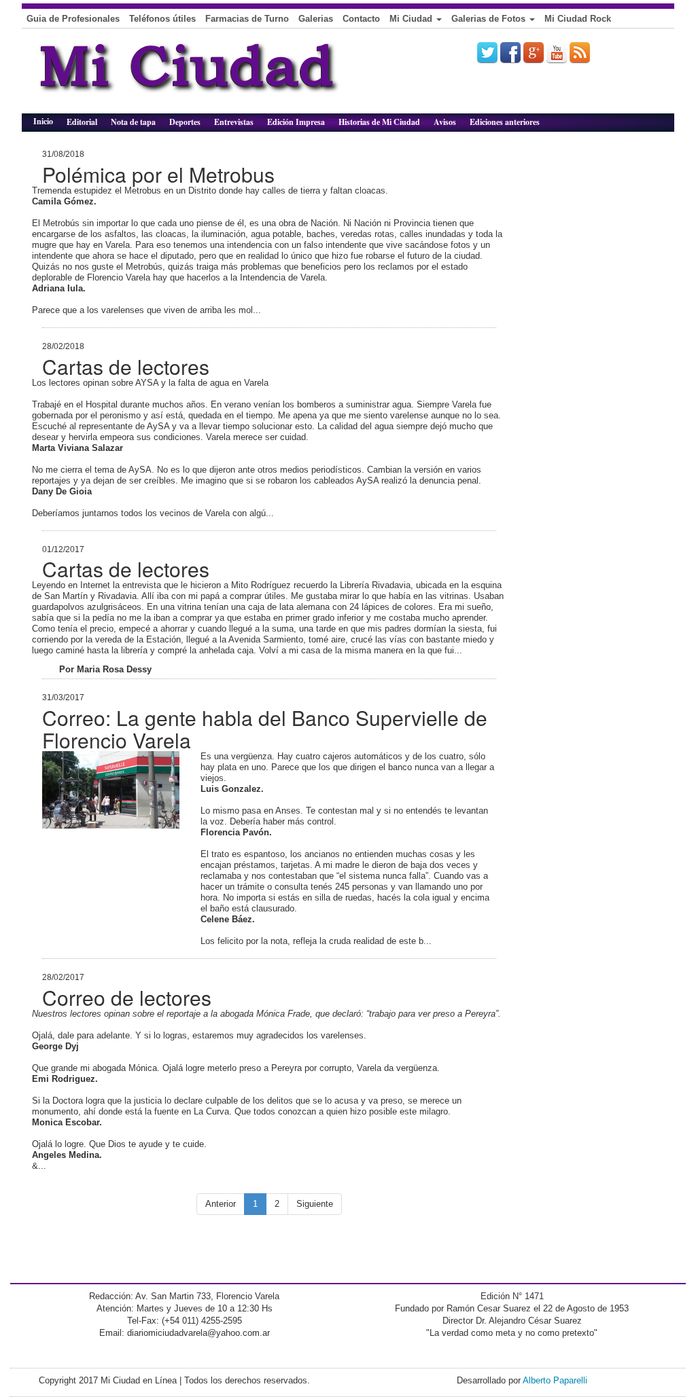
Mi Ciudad (412, 19)
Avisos (445, 122)
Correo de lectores (126, 997)
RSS (580, 52)
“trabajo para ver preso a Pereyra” (432, 1014)
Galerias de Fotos (489, 19)
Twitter (487, 52)
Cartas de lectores (125, 366)
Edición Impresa (296, 122)
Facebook (510, 52)
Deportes (185, 122)
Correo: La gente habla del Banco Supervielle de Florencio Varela (264, 729)
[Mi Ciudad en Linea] (219, 76)
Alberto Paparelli (555, 1380)
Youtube (556, 52)
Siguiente (314, 1204)
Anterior (220, 1204)
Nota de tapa (133, 122)
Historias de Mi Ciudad (379, 122)
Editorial (82, 122)
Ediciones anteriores (505, 122)
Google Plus (533, 52)
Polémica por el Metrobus (158, 174)
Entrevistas (234, 122)
